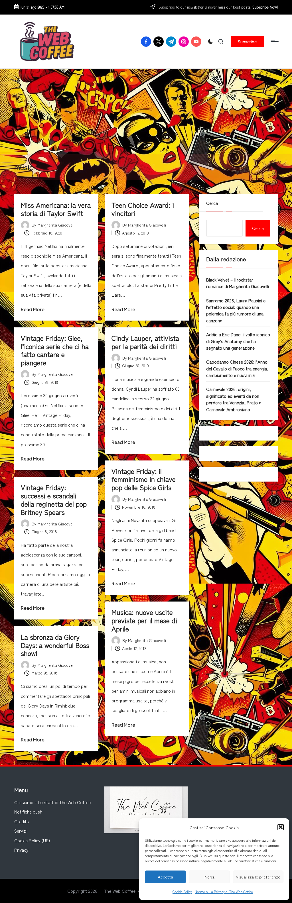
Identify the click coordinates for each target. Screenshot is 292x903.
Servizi (20, 830)
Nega (209, 877)
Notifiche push (28, 811)
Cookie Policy (182, 891)
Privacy (21, 850)
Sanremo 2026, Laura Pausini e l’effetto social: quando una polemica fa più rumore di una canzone (235, 310)
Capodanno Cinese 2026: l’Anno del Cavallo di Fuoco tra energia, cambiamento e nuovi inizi (237, 368)
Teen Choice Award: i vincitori (142, 209)
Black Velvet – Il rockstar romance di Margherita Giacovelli (237, 282)
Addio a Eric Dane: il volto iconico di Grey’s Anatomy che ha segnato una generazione (238, 341)
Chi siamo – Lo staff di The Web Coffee (52, 802)
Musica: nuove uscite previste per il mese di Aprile (144, 620)
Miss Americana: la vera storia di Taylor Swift (56, 209)
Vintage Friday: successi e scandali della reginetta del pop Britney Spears (54, 499)
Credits (21, 821)
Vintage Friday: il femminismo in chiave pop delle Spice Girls (143, 479)
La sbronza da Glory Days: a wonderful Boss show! (55, 645)
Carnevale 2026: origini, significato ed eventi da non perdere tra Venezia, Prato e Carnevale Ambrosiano (233, 399)
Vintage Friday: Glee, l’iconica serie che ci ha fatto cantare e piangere (55, 350)
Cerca (212, 203)
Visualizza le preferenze (258, 877)
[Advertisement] (146, 111)
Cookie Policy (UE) (32, 840)
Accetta (165, 877)
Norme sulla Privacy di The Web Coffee (224, 891)
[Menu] (274, 42)
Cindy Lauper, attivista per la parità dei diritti (145, 342)
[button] (280, 827)
